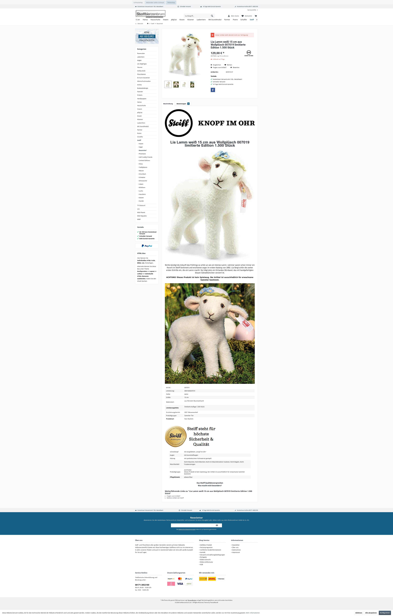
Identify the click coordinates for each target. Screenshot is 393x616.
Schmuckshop (138, 2)
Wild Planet (141, 212)
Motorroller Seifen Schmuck (155, 2)
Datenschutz (236, 550)
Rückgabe (203, 557)
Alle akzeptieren (371, 613)
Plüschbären (141, 74)
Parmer (139, 130)
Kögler (139, 60)
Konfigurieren (385, 613)
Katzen (141, 198)
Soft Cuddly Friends (145, 157)
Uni (138, 209)
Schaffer (140, 137)
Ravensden (141, 53)
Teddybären (143, 167)
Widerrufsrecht (205, 560)
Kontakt (202, 552)
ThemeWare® (214, 602)
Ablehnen (358, 613)
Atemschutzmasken (144, 81)
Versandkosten (192, 600)
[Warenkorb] (256, 16)
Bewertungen (183, 104)
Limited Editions (144, 160)
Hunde (141, 201)
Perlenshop (171, 2)
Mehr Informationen (253, 613)
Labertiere (140, 57)
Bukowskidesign (142, 88)
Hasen (141, 144)
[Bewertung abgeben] (227, 50)
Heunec (139, 67)
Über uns (235, 547)
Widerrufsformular (206, 562)
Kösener (140, 119)
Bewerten (235, 67)
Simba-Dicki (141, 71)
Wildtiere (142, 187)
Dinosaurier (143, 181)
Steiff (139, 140)
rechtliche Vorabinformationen (210, 550)
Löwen (141, 184)
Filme (141, 164)
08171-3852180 (142, 585)
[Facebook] (213, 90)
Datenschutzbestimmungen (187, 529)
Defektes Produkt (206, 545)
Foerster (140, 92)
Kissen (139, 116)
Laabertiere (141, 123)
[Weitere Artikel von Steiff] (249, 53)
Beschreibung (168, 104)
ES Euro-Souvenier (143, 78)
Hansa (139, 102)
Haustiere (142, 194)
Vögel (141, 147)
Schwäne (142, 177)
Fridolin (139, 95)
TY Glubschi (141, 205)
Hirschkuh (142, 174)
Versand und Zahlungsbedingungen (212, 555)
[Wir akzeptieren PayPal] (147, 246)
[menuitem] (252, 10)
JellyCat (139, 112)
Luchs (141, 191)
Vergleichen (216, 65)
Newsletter (236, 545)
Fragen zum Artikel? (219, 67)
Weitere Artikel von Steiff (175, 498)
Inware (139, 109)
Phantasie (142, 154)
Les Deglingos (142, 64)
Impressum (236, 552)
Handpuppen (141, 99)
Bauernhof (142, 150)
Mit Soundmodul (143, 126)
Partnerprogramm (206, 547)
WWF (139, 219)
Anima (139, 85)
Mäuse (141, 171)
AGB (201, 564)
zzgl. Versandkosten (222, 56)
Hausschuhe (141, 105)
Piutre (139, 133)
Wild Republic (142, 216)
